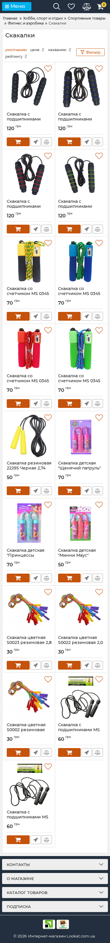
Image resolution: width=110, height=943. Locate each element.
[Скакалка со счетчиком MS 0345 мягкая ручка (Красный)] (29, 349)
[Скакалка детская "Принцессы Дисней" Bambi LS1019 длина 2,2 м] (29, 523)
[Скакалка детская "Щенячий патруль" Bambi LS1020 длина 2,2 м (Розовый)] (80, 436)
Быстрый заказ (36, 141)
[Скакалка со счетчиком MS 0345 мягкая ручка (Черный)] (29, 261)
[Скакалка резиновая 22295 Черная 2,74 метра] (29, 436)
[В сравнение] (47, 141)
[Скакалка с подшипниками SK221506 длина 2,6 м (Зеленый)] (80, 174)
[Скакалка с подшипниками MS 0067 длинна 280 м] (80, 698)
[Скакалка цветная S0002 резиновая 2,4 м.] (29, 698)
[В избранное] (48, 69)
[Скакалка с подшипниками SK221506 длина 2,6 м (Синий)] (80, 87)
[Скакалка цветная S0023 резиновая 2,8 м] (29, 610)
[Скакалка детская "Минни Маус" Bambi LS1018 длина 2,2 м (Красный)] (80, 523)
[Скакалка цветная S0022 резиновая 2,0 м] (80, 610)
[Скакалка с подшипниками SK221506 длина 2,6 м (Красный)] (29, 174)
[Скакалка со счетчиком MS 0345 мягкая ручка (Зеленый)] (80, 349)
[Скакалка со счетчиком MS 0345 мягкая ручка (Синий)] (80, 261)
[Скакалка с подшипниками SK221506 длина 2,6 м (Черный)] (29, 87)
